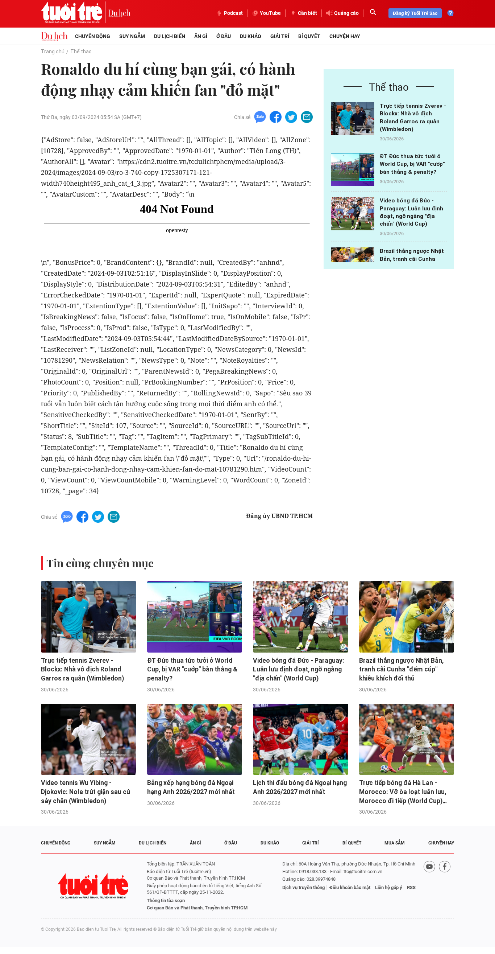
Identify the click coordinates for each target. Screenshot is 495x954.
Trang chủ (53, 51)
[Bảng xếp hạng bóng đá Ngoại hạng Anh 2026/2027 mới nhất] (194, 739)
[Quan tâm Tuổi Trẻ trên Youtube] (429, 886)
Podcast (233, 13)
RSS (411, 887)
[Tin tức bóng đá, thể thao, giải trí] (54, 36)
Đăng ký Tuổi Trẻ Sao (415, 13)
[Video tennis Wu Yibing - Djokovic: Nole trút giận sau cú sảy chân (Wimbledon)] (88, 739)
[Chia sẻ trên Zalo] (260, 116)
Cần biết (307, 13)
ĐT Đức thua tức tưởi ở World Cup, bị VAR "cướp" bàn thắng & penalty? (412, 164)
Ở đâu (223, 36)
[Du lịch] (119, 13)
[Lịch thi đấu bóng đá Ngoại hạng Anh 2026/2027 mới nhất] (300, 739)
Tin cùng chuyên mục (100, 563)
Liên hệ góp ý (388, 887)
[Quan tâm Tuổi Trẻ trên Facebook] (444, 886)
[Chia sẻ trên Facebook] (276, 116)
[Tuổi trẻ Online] (94, 886)
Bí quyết (309, 36)
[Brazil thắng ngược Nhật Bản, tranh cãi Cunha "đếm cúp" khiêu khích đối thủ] (406, 617)
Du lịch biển (169, 36)
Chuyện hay (344, 36)
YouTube (270, 13)
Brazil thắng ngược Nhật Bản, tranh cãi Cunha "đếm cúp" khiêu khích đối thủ (401, 669)
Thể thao (81, 51)
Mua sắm (394, 843)
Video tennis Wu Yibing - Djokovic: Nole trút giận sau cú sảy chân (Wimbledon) (85, 791)
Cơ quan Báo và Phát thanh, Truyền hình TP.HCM (197, 907)
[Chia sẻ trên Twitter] (291, 116)
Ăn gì (200, 36)
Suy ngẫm (132, 36)
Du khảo (250, 36)
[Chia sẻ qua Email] (307, 116)
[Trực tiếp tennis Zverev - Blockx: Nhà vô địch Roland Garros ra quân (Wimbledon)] (352, 118)
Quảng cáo (346, 13)
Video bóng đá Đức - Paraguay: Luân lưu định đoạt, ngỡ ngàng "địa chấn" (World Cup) (298, 669)
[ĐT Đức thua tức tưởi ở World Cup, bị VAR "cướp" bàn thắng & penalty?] (352, 169)
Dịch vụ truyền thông (303, 887)
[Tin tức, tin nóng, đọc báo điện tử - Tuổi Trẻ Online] (74, 13)
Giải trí (279, 36)
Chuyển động (92, 36)
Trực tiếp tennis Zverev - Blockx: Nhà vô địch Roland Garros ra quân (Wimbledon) (82, 669)
